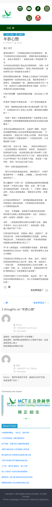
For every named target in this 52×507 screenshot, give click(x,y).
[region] (26, 407)
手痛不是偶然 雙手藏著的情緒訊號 (14, 460)
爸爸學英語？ (37, 290)
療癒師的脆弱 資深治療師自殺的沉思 (15, 482)
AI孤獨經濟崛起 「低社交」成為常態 (15, 432)
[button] (6, 28)
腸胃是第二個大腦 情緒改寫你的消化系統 (17, 477)
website (19, 43)
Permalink (21, 331)
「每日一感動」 (10, 34)
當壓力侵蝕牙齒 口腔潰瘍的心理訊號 (15, 449)
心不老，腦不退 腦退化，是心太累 (14, 466)
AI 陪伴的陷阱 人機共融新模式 (13, 438)
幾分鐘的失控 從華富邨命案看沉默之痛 (16, 455)
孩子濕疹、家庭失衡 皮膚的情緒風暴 (15, 444)
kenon (19, 324)
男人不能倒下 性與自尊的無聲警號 (14, 471)
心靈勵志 (20, 34)
